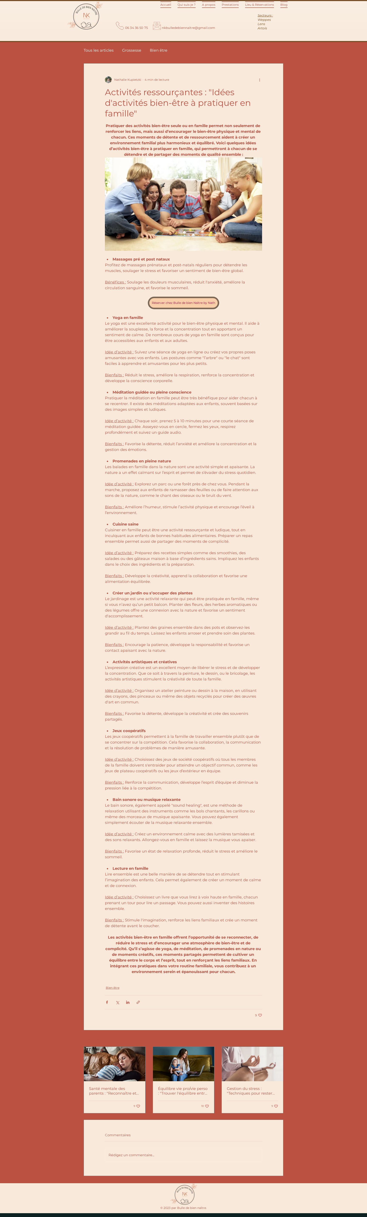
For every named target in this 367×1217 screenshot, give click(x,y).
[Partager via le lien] (138, 1002)
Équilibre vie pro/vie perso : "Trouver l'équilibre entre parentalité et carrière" (182, 1091)
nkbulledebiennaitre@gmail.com (188, 28)
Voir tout (276, 1039)
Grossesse (131, 50)
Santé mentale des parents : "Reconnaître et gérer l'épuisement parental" (112, 1091)
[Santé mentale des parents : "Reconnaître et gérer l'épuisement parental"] (114, 1064)
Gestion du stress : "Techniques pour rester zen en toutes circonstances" (249, 1091)
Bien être (158, 50)
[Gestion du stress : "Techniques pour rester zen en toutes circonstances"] (252, 1064)
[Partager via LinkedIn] (128, 1002)
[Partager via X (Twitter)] (117, 1002)
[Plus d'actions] (259, 79)
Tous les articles (99, 50)
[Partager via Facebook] (107, 1002)
